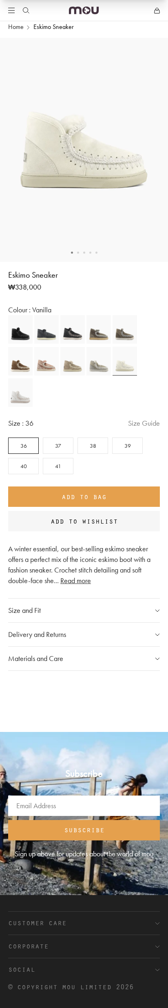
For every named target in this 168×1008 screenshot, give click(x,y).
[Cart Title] (157, 10)
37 (58, 445)
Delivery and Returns (37, 634)
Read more (75, 580)
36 (23, 445)
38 (93, 445)
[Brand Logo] (84, 10)
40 (23, 466)
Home (16, 26)
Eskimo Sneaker (53, 26)
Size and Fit (24, 610)
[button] (72, 253)
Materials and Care (35, 658)
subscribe (84, 829)
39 (127, 445)
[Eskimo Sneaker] (20, 329)
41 (58, 466)
